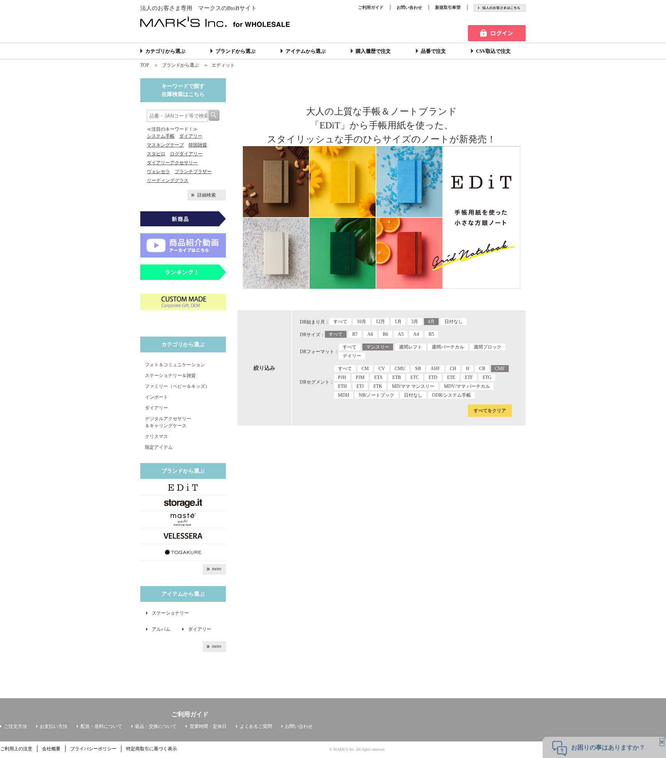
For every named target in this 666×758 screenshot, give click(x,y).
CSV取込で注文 (493, 51)
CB (482, 368)
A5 (401, 334)
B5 (431, 334)
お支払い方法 (53, 726)
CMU (400, 368)
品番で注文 (433, 51)
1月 (398, 321)
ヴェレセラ (158, 171)
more (216, 568)
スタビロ (156, 154)
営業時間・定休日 (208, 726)
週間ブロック (487, 347)
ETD (433, 377)
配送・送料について (101, 726)
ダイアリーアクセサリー (172, 162)
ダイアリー (190, 136)
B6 (385, 334)
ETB (396, 377)
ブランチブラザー (193, 171)
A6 (370, 334)
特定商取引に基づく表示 (151, 748)
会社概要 (51, 748)
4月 (431, 321)
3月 (414, 321)
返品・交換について (156, 726)
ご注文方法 (15, 726)
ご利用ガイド (370, 7)
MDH (343, 395)
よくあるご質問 (256, 726)
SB (418, 368)
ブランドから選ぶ (235, 51)
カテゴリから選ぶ (165, 51)
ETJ (360, 386)
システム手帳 (161, 136)
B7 (355, 334)
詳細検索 (206, 195)
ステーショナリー (170, 613)
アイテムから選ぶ (306, 51)
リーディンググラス (167, 180)
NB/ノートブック (376, 395)
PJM (360, 377)
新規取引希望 (448, 7)
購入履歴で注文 (373, 51)
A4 (416, 334)
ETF (469, 377)
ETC (414, 377)
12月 (380, 321)
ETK (377, 386)
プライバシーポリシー (93, 748)
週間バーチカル (448, 347)
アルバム (163, 629)
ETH (342, 386)
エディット (223, 65)
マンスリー (377, 347)
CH (453, 368)
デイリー (352, 356)
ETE (451, 377)
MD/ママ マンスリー (413, 386)
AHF (435, 368)
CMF (500, 368)
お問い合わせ (409, 7)
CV (381, 368)
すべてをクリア (490, 410)
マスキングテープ (165, 145)
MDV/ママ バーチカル (467, 386)
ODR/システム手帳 (451, 395)
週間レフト (410, 347)
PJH (342, 377)
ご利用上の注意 (16, 748)
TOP (144, 65)
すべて (340, 321)
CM (365, 368)
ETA (378, 377)
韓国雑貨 (197, 145)
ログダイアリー (186, 154)
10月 (361, 321)
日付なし (453, 321)
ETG (487, 377)
